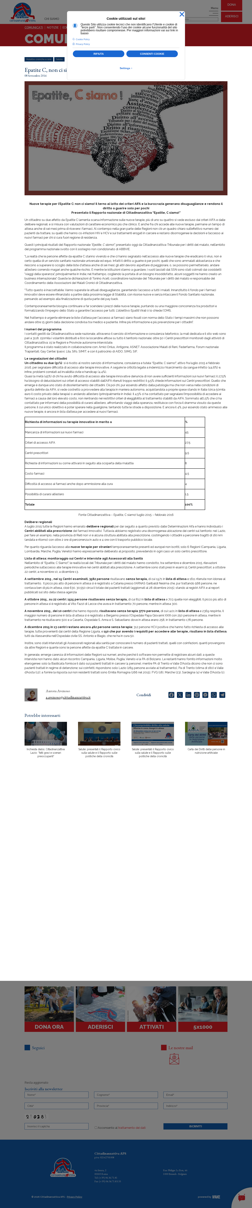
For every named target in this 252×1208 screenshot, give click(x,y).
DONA (231, 4)
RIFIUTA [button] (99, 53)
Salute (59, 59)
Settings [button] (126, 68)
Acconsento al (122, 1128)
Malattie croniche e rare (38, 59)
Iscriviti (195, 1126)
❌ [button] (181, 14)
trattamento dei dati (132, 1128)
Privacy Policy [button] (83, 44)
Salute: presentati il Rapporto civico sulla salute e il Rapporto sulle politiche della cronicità (99, 753)
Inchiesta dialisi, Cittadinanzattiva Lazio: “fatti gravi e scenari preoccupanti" (46, 753)
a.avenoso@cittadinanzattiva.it (68, 697)
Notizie (53, 27)
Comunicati (34, 27)
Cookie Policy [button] (83, 39)
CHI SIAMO (51, 19)
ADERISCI (231, 16)
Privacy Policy (74, 1197)
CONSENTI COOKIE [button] (152, 53)
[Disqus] (126, 825)
